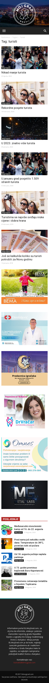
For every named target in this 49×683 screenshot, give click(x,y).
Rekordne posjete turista (16, 108)
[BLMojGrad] (24, 12)
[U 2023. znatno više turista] (24, 128)
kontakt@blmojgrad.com (24, 662)
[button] (45, 31)
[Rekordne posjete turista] (24, 93)
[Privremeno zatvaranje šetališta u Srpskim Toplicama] (6, 585)
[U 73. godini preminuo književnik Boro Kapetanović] (6, 571)
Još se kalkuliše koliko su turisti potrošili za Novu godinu (21, 257)
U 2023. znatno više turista (18, 143)
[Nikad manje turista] (24, 57)
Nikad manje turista (13, 72)
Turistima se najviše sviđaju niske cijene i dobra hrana (22, 219)
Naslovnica (5, 37)
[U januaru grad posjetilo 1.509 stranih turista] (24, 163)
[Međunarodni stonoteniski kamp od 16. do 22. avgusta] (6, 530)
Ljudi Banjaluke (20, 574)
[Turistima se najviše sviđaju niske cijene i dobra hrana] (24, 202)
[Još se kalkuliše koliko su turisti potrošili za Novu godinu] (24, 241)
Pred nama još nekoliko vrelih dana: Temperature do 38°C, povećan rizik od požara (29, 542)
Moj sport (18, 532)
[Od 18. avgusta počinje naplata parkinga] (6, 558)
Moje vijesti (6, 68)
